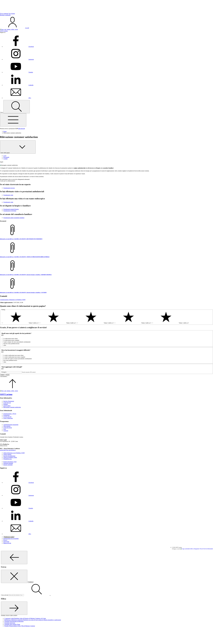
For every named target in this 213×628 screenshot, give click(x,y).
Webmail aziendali (8, 463)
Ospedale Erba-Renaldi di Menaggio (14, 621)
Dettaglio (3, 372)
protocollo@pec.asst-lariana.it (8, 450)
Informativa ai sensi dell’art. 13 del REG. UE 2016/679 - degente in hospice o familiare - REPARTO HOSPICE (26, 274)
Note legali (6, 541)
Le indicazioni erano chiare (10, 338)
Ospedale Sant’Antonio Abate (12, 624)
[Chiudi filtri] (14, 608)
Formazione (6, 415)
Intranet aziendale (8, 464)
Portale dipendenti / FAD (9, 461)
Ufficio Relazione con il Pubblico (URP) (14, 453)
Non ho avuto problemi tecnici (11, 343)
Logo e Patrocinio (8, 418)
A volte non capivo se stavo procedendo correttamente (17, 358)
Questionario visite (8, 195)
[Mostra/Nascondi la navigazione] (13, 120)
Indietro (2, 374)
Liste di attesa (6, 405)
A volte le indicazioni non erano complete (14, 357)
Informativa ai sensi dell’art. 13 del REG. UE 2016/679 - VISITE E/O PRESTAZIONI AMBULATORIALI (24, 256)
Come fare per (7, 402)
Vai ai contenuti (4, 13)
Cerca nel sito (4, 595)
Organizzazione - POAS (9, 413)
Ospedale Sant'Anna (9, 623)
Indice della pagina (5, 152)
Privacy (5, 540)
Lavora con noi (7, 416)
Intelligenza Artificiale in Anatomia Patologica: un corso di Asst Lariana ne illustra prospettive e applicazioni (32, 620)
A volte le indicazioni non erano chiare (13, 355)
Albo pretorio (6, 426)
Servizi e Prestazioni (8, 401)
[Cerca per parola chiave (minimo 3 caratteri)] (14, 557)
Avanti (7, 374)
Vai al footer (11, 13)
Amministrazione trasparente (10, 424)
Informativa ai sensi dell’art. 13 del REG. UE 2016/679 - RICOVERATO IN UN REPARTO (21, 239)
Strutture (5, 404)
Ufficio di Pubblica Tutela (10, 457)
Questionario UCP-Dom (9, 210)
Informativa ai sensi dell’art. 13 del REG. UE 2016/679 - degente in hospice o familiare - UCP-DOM (23, 292)
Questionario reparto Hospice (11, 209)
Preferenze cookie (9, 537)
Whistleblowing (7, 459)
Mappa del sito (7, 543)
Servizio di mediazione (9, 456)
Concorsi (5, 430)
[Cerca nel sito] (16, 106)
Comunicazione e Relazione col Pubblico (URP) (12, 299)
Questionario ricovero (9, 188)
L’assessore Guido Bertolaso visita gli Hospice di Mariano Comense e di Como (25, 618)
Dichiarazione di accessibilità (11, 538)
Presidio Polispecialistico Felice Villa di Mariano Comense (19, 626)
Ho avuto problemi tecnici (10, 360)
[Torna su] (12, 389)
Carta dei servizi (7, 427)
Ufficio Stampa (7, 454)
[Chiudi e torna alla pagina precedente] (14, 576)
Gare (4, 429)
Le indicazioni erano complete (11, 340)
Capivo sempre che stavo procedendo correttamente (16, 342)
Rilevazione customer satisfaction (12, 407)
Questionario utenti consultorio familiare (13, 217)
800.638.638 (21, 128)
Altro (4, 345)
